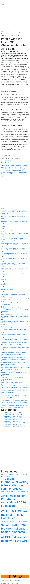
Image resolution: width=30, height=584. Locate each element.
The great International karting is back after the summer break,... (14, 483)
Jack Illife (3, 174)
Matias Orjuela (10, 170)
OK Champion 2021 (22, 172)
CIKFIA (19, 414)
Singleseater (21, 426)
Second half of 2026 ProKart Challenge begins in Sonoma (14, 529)
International (10, 163)
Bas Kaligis (8, 160)
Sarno (14, 169)
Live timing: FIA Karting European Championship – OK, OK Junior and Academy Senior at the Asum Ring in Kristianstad (14, 329)
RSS (5, 413)
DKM (18, 417)
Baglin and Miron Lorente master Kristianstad (13, 382)
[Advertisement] (15, 15)
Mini (10, 167)
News (19, 413)
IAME (19, 421)
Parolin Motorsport (11, 172)
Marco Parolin (4, 167)
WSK (19, 416)
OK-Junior (24, 165)
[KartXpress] (6, 5)
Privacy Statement (15, 580)
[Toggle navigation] (27, 5)
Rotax (19, 419)
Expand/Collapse (10, 413)
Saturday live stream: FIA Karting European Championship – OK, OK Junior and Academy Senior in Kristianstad (14, 316)
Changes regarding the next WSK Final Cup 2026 (14, 339)
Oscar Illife (9, 174)
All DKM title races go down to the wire (11, 230)
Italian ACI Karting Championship (13, 165)
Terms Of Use (4, 580)
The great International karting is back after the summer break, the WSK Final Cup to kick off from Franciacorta (14, 211)
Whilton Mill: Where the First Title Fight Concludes (14, 221)
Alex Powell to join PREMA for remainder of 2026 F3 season (13, 500)
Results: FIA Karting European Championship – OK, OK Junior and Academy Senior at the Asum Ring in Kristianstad (14, 322)
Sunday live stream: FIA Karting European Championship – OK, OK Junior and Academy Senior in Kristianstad (14, 309)
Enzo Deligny (17, 170)
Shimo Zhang (20, 169)
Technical (19, 424)
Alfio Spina (15, 167)
